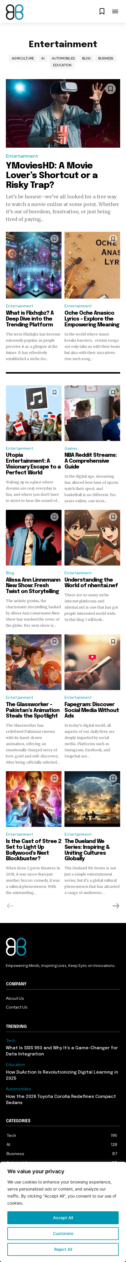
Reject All (63, 1249)
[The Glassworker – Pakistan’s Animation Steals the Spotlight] (34, 662)
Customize (63, 1233)
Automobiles (63, 58)
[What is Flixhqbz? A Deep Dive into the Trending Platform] (34, 265)
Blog (86, 58)
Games (70, 448)
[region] (63, 1212)
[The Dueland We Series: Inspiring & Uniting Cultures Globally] (92, 799)
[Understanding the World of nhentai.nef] (92, 538)
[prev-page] (10, 906)
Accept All (63, 1217)
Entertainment (22, 156)
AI (43, 58)
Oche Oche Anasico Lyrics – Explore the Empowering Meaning (91, 319)
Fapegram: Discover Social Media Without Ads (91, 710)
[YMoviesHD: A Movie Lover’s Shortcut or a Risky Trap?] (63, 113)
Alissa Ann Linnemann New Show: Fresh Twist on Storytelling (33, 586)
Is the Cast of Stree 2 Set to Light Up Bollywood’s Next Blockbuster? (33, 850)
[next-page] (115, 906)
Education (62, 65)
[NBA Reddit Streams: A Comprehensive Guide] (92, 413)
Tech (11, 1040)
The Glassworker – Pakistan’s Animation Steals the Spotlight (32, 710)
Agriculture (23, 58)
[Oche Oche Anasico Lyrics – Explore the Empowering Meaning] (92, 265)
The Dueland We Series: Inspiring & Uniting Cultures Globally (87, 850)
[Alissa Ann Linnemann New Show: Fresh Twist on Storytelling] (34, 538)
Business (105, 58)
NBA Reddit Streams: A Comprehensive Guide (90, 461)
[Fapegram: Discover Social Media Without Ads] (92, 662)
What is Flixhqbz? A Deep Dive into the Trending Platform (30, 319)
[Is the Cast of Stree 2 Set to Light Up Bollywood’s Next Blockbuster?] (34, 799)
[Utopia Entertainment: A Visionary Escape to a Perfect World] (34, 413)
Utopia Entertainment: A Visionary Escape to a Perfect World (33, 464)
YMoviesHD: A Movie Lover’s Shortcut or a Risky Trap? (52, 175)
